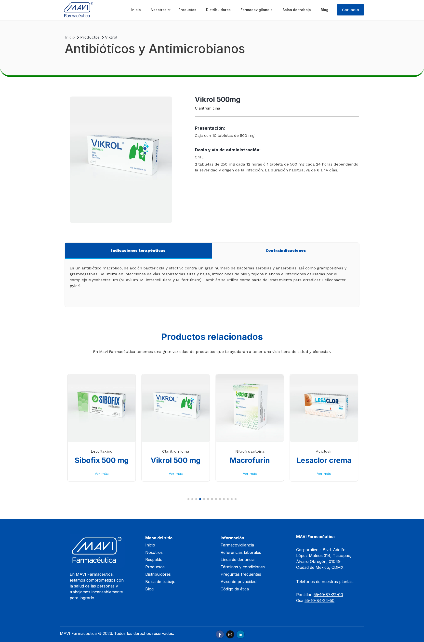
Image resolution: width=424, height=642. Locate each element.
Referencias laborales (241, 552)
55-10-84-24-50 (319, 600)
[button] (188, 499)
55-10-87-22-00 (328, 594)
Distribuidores (218, 10)
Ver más (102, 473)
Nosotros (159, 10)
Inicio (136, 10)
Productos (187, 10)
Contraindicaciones (285, 250)
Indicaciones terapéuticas (138, 250)
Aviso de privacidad (238, 581)
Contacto (350, 9)
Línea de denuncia (237, 559)
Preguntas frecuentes (241, 574)
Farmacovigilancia (256, 10)
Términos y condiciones (243, 566)
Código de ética (235, 588)
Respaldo (153, 559)
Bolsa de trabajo (296, 10)
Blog (324, 10)
